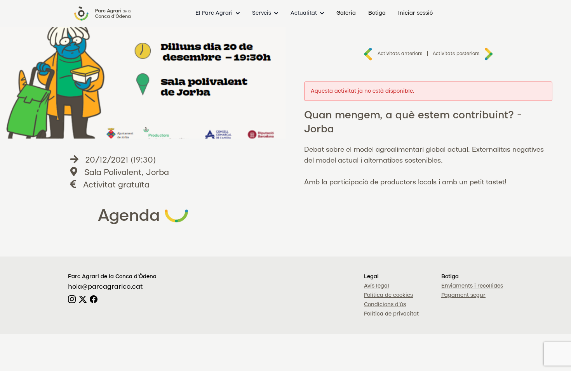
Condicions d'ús (385, 305)
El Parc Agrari (214, 13)
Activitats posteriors (456, 54)
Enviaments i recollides (472, 286)
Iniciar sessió (415, 13)
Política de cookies (388, 295)
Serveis (261, 13)
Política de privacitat (391, 314)
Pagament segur (463, 295)
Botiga (377, 13)
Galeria (346, 13)
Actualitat (304, 13)
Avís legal (376, 286)
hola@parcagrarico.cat (105, 287)
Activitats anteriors (400, 54)
